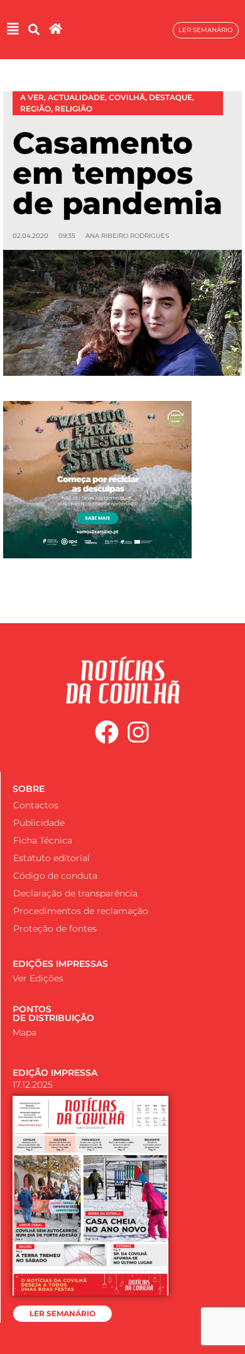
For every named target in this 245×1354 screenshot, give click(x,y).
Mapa (24, 1032)
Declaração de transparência (75, 893)
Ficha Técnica (42, 840)
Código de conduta (55, 875)
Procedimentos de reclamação (80, 911)
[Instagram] (138, 732)
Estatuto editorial (51, 858)
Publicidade (39, 822)
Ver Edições (38, 978)
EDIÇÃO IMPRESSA (55, 1072)
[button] (33, 30)
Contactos (35, 805)
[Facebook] (106, 732)
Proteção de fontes (55, 928)
